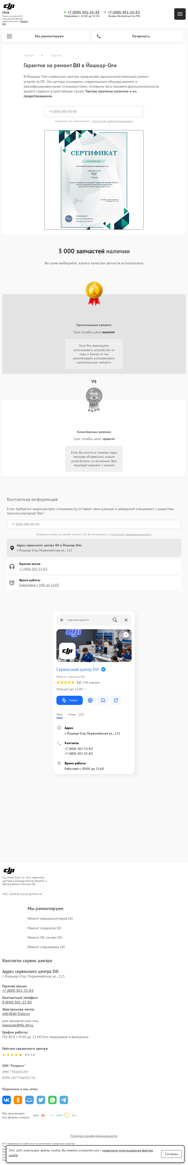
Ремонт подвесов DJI (44, 928)
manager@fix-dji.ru (17, 1025)
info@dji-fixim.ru (16, 1013)
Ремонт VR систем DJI (45, 937)
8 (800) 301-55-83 (17, 1002)
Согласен (171, 1154)
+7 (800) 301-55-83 (84, 12)
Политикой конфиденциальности (112, 121)
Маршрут (73, 700)
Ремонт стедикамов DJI (46, 946)
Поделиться (6, 1100)
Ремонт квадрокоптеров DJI (50, 918)
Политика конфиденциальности (93, 1136)
